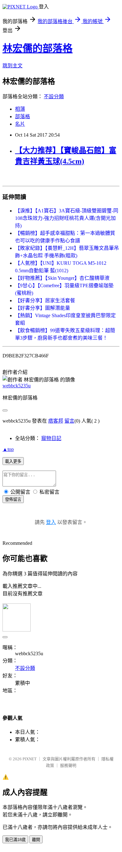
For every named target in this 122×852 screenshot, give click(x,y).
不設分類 (54, 96)
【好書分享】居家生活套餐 (45, 300)
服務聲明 (68, 765)
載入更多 (13, 461)
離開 (36, 839)
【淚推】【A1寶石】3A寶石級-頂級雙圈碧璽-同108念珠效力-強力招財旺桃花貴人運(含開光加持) (66, 218)
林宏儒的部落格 (38, 48)
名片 (20, 124)
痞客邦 (55, 421)
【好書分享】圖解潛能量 (42, 308)
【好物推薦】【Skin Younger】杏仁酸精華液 (62, 278)
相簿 (20, 109)
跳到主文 (13, 65)
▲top (8, 449)
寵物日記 (51, 438)
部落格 (22, 116)
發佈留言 (13, 499)
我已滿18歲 (15, 839)
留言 (69, 421)
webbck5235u (17, 385)
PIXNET (30, 759)
